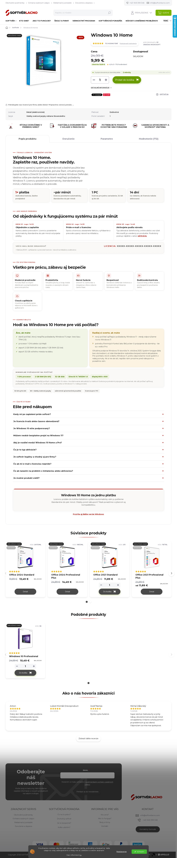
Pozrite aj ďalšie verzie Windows (88, 514)
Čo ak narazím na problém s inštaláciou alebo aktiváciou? (43, 471)
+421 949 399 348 (150, 820)
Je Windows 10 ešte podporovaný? (31, 428)
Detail (25, 592)
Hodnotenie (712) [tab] (148, 139)
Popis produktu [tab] (27, 139)
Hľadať (109, 13)
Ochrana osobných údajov (39, 3)
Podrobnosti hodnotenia (128, 43)
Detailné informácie (100, 88)
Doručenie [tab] (68, 139)
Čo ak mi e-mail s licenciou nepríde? (32, 464)
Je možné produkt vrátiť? (26, 478)
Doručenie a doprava (83, 3)
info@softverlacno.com (150, 815)
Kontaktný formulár (148, 829)
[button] (86, 601)
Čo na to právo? (64, 814)
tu (80, 855)
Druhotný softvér (64, 819)
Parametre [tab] (107, 139)
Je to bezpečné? (64, 823)
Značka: (151, 45)
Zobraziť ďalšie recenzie (88, 738)
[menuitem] (11, 20)
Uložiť (107, 95)
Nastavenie (121, 851)
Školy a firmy (104, 822)
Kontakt (104, 826)
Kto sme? (105, 815)
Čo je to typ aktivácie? (24, 450)
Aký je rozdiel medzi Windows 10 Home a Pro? (37, 442)
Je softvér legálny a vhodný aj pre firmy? (34, 457)
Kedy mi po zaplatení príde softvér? (32, 414)
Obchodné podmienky (15, 3)
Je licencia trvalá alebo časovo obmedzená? (36, 421)
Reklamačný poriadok (62, 3)
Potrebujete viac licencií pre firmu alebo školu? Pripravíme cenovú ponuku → (41, 105)
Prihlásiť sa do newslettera (87, 792)
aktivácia (142, 236)
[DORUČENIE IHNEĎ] (25, 639)
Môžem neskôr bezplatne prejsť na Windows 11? (38, 435)
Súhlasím (140, 852)
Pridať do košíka (124, 79)
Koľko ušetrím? (64, 827)
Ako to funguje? (104, 818)
